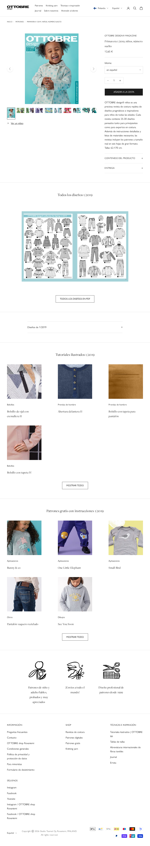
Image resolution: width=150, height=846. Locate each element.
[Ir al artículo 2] (20, 111)
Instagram (11, 787)
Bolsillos (10, 404)
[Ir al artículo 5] (49, 111)
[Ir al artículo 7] (67, 111)
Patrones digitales (74, 737)
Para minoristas (14, 764)
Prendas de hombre (67, 404)
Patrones (39, 5)
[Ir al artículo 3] (30, 111)
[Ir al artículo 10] (95, 111)
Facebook (12, 793)
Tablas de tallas (117, 741)
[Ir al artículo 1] (11, 113)
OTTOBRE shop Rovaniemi (20, 743)
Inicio (9, 22)
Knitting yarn (52, 5)
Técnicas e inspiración (70, 5)
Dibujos (61, 617)
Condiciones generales (18, 748)
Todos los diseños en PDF (75, 298)
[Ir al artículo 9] (86, 111)
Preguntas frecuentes (17, 732)
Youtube (11, 798)
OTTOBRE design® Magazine (121, 35)
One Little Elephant (69, 567)
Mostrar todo (75, 485)
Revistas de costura (75, 732)
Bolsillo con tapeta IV (19, 472)
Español (115, 8)
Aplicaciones (12, 561)
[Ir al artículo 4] (39, 111)
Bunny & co (14, 567)
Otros (10, 617)
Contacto (11, 737)
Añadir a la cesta (124, 92)
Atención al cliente (69, 10)
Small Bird (115, 567)
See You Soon (66, 624)
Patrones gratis (73, 743)
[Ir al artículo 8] (77, 111)
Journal (38, 10)
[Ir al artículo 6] (58, 111)
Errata (113, 762)
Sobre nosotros (51, 10)
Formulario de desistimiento (20, 769)
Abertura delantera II (70, 411)
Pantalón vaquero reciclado (22, 624)
